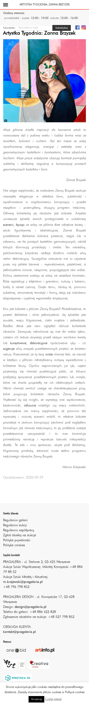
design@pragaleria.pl (30, 607)
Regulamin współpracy (18, 530)
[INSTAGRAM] (83, 27)
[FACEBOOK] (77, 27)
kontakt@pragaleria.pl (19, 632)
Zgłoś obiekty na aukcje (19, 535)
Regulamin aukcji (15, 525)
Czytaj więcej (53, 699)
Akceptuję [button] (36, 699)
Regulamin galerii (15, 520)
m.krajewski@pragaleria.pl (23, 582)
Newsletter (9, 27)
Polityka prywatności (16, 540)
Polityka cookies (14, 545)
